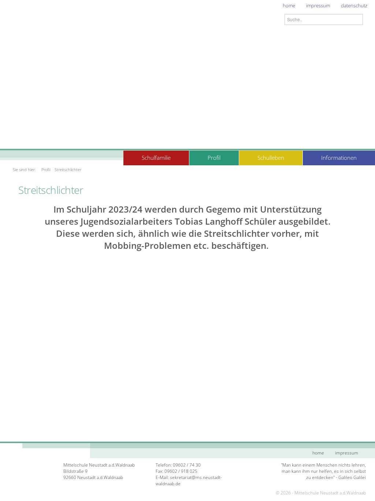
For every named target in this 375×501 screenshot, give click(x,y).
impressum (318, 5)
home (289, 5)
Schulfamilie (156, 158)
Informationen (339, 158)
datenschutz (354, 5)
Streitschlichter (68, 169)
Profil (214, 158)
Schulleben (270, 158)
